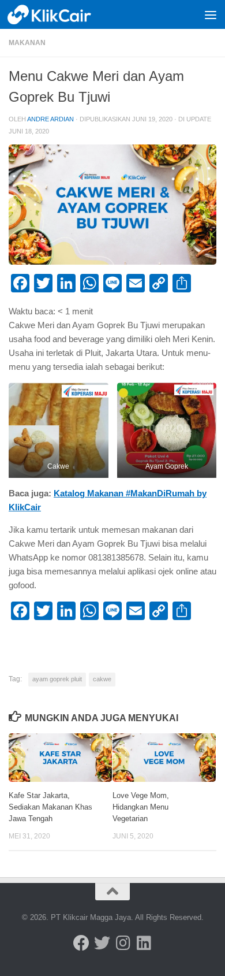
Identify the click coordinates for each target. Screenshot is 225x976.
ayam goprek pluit (57, 679)
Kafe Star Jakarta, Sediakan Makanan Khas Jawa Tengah (50, 807)
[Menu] (210, 14)
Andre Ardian (50, 119)
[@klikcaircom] (81, 943)
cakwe (102, 679)
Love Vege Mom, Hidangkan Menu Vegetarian (140, 807)
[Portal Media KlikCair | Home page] (64, 14)
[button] (58, 430)
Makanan (27, 43)
